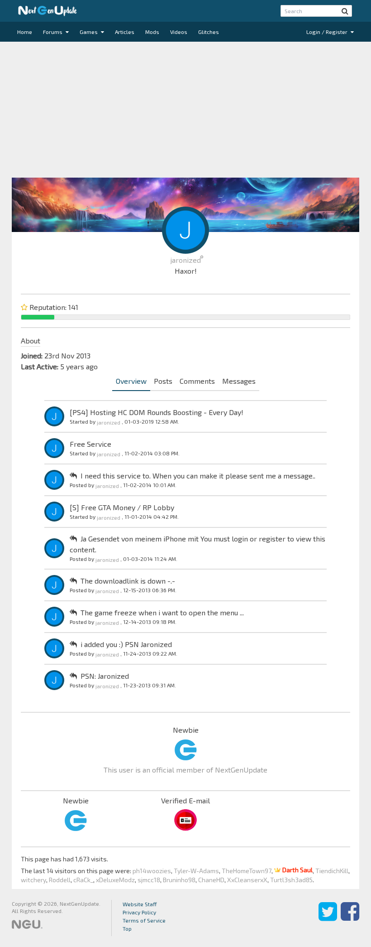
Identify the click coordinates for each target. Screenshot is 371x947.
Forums (53, 32)
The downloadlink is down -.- (128, 580)
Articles (124, 32)
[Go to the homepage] (47, 11)
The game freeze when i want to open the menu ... (162, 612)
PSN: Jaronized (105, 676)
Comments (197, 381)
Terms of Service (144, 920)
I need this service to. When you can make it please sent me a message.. (198, 475)
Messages (239, 381)
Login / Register (327, 32)
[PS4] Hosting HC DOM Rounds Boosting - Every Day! (156, 412)
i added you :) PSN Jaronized (126, 644)
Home (24, 32)
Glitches (208, 32)
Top (127, 928)
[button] (345, 11)
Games (89, 32)
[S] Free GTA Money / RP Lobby (122, 507)
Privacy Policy (139, 912)
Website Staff (140, 904)
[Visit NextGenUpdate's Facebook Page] (350, 918)
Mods (152, 32)
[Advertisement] (185, 109)
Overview (131, 381)
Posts (163, 381)
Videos (178, 32)
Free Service (90, 444)
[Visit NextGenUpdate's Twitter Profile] (328, 918)
